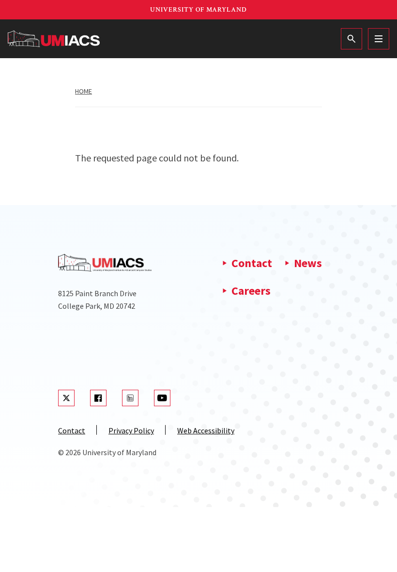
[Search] (351, 38)
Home (83, 91)
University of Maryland (198, 9)
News (308, 262)
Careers (251, 290)
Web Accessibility (205, 430)
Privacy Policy (131, 430)
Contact (251, 262)
